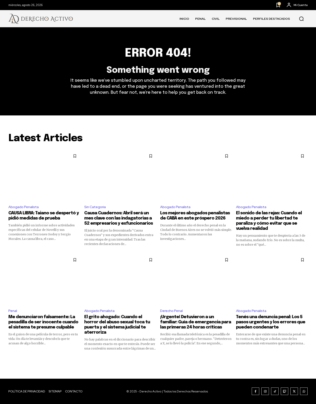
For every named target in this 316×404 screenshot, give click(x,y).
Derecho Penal (171, 311)
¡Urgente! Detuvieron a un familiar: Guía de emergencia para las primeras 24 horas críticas (195, 322)
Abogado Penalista (23, 207)
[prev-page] (11, 358)
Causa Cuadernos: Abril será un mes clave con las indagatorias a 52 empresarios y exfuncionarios (118, 218)
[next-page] (305, 358)
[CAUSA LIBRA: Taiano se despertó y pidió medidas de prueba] (44, 176)
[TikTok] (275, 391)
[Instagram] (265, 391)
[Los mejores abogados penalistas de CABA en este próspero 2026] (196, 176)
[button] (301, 19)
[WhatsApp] (304, 391)
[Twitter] (294, 391)
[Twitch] (284, 391)
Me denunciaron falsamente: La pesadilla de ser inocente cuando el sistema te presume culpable (43, 322)
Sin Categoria (95, 207)
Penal (12, 311)
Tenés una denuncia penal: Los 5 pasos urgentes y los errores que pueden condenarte (270, 322)
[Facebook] (255, 391)
